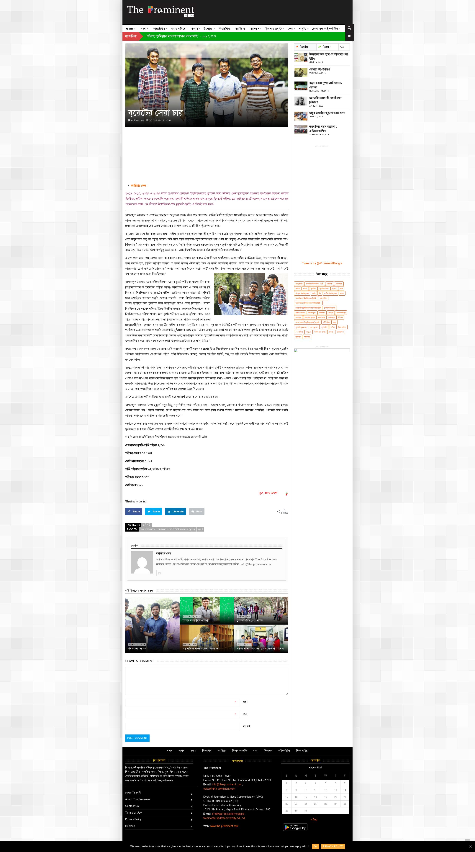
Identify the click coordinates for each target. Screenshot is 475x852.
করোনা (298, 288)
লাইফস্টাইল (284, 750)
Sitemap (130, 826)
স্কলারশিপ (340, 332)
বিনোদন (268, 750)
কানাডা (305, 288)
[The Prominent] (160, 10)
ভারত (334, 322)
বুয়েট (200, 529)
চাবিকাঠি (146, 525)
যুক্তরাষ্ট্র (324, 327)
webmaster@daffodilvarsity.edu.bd (224, 818)
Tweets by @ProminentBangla (322, 263)
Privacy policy (333, 846)
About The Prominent (138, 799)
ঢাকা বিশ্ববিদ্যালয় (147, 529)
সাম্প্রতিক (131, 36)
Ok (315, 846)
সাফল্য (331, 332)
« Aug (314, 819)
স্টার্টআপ (298, 336)
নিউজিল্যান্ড (312, 312)
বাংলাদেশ (298, 317)
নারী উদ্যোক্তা (300, 312)
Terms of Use (133, 812)
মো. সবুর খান (314, 327)
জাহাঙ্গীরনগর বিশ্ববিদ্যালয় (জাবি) (306, 298)
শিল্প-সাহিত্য (302, 750)
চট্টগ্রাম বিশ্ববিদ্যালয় (302, 293)
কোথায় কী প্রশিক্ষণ (319, 69)
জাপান (342, 293)
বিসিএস (340, 317)
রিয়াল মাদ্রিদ (342, 327)
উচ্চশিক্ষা (329, 283)
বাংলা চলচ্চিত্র (341, 312)
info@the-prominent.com (226, 784)
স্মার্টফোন (307, 336)
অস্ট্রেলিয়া (299, 283)
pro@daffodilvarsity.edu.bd (228, 813)
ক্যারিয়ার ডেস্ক (137, 120)
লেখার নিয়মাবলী (133, 792)
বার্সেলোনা (331, 317)
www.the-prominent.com (224, 826)
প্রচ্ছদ (169, 750)
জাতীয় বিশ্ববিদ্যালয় (330, 293)
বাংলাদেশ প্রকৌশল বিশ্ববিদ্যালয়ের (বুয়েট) (176, 529)
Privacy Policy (133, 819)
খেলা (255, 750)
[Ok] (470, 846)
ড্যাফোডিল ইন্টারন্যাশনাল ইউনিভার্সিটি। (308, 303)
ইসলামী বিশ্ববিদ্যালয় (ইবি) (314, 283)
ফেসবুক (330, 312)
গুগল (341, 288)
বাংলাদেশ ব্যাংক (310, 317)
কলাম (193, 750)
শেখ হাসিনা (299, 332)
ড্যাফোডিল (323, 298)
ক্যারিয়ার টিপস (324, 288)
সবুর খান (308, 332)
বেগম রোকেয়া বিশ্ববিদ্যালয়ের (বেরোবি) (308, 322)
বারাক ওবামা (321, 317)
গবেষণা (334, 288)
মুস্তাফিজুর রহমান (301, 327)
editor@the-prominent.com (219, 788)
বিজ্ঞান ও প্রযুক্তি (239, 750)
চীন (320, 293)
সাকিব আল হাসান (320, 332)
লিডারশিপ (207, 750)
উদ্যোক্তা (339, 283)
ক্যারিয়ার (313, 288)
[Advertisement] (271, 11)
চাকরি (313, 293)
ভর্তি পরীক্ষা (326, 322)
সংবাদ (181, 750)
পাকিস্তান (322, 312)
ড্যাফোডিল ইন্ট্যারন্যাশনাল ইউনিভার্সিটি (308, 308)
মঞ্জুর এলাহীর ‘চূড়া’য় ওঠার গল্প (327, 113)
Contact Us (132, 806)
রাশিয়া (333, 327)
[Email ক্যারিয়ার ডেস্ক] (159, 573)
